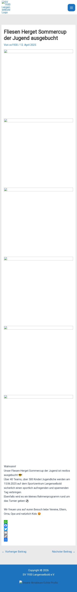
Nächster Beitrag (63, 551)
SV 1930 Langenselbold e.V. (32, 7)
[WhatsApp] (38, 522)
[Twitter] (38, 529)
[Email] (38, 532)
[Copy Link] (38, 536)
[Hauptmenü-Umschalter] (71, 7)
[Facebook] (38, 525)
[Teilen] (38, 540)
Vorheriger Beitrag (14, 551)
